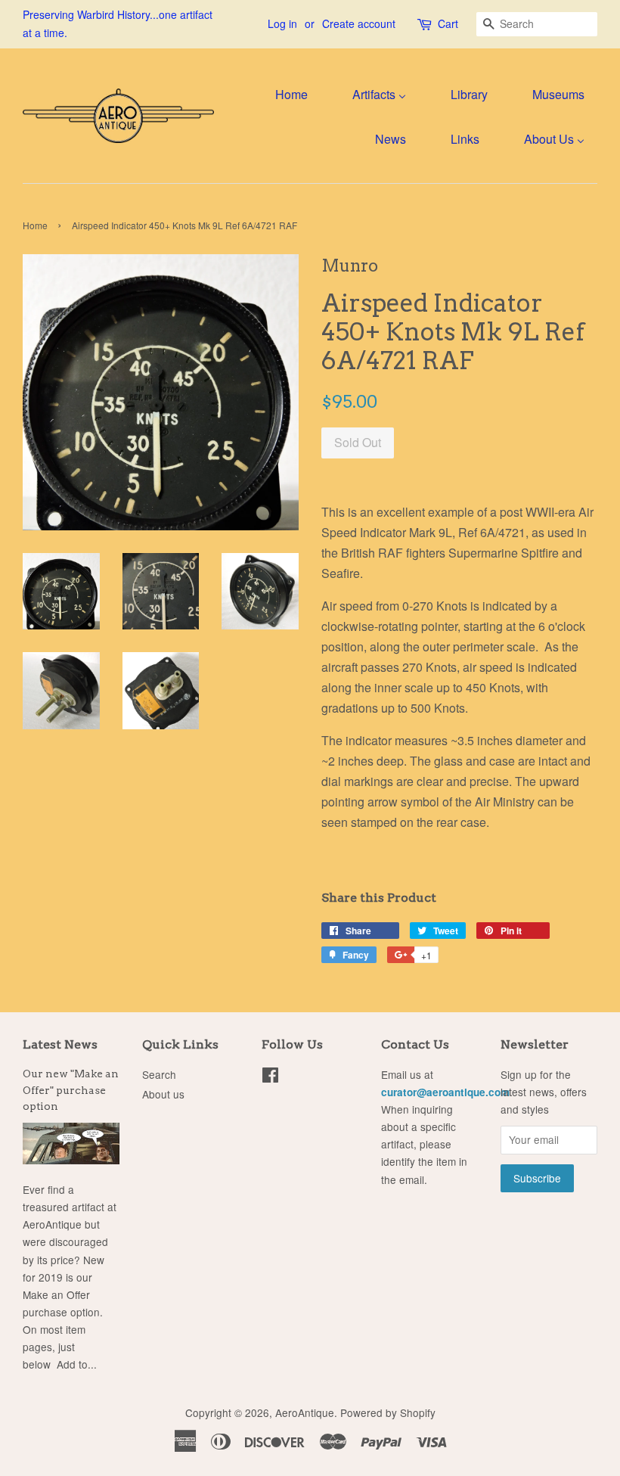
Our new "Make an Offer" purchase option (71, 1090)
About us (163, 1094)
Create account (358, 23)
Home (35, 225)
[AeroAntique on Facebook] (270, 1077)
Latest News (60, 1044)
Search (159, 1074)
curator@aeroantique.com (445, 1092)
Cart (448, 23)
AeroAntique (304, 1412)
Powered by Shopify (388, 1412)
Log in (282, 23)
